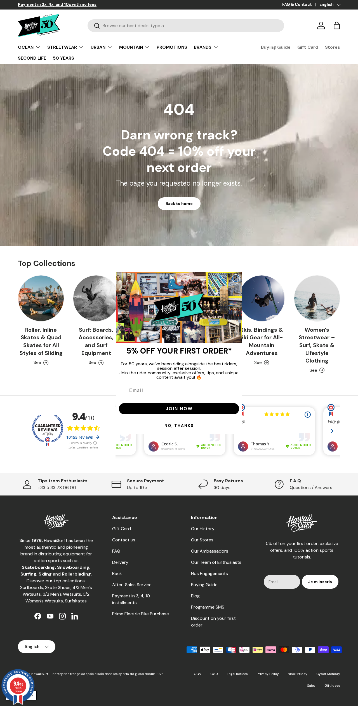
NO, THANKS (179, 425)
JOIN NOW (179, 409)
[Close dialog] (235, 278)
